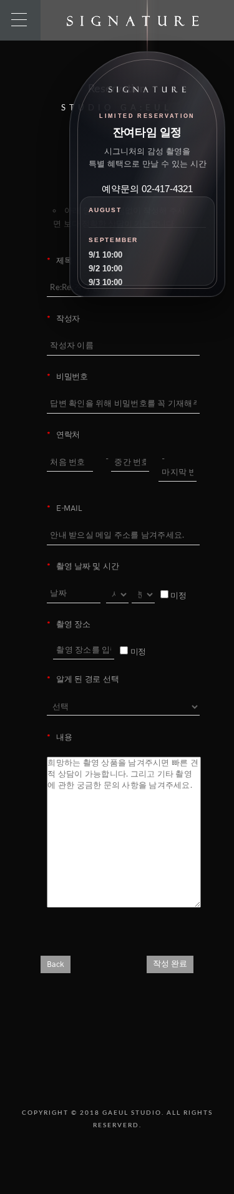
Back (55, 964)
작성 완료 (170, 964)
